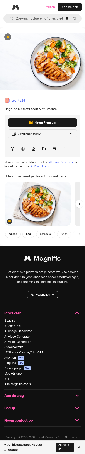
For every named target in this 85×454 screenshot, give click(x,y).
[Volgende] (79, 204)
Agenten (13, 358)
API (6, 379)
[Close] (78, 447)
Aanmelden (69, 7)
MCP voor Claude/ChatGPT (23, 352)
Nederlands (43, 294)
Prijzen (50, 7)
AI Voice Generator (17, 342)
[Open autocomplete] (10, 18)
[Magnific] (42, 259)
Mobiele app (13, 373)
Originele (29, 37)
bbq (28, 234)
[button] (42, 294)
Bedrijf (9, 408)
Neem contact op (18, 420)
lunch (64, 234)
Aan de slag (14, 395)
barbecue (46, 234)
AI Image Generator (61, 162)
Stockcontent (13, 347)
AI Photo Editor (40, 166)
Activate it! (63, 447)
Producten (12, 313)
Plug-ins (13, 363)
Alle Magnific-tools (17, 384)
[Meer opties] (64, 148)
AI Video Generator (17, 336)
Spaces (9, 320)
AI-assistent (12, 326)
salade (13, 234)
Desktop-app (17, 368)
